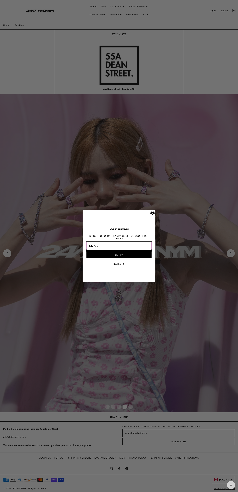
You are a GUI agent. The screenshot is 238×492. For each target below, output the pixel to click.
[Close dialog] (152, 213)
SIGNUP (119, 254)
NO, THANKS (119, 264)
